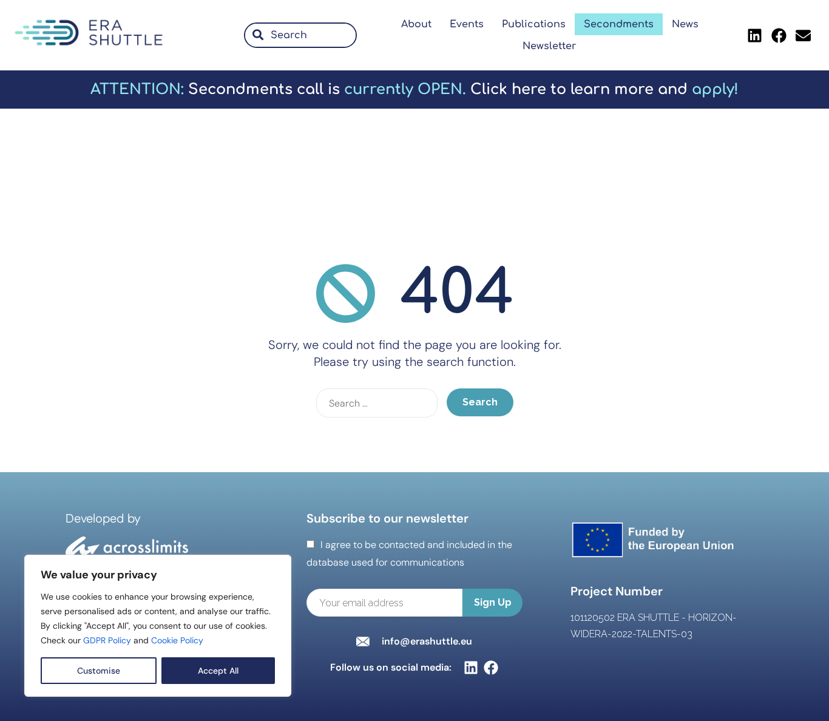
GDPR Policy (107, 640)
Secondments (619, 24)
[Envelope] (803, 35)
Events (467, 24)
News (685, 24)
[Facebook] (779, 35)
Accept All (218, 670)
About (416, 24)
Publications (534, 24)
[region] (157, 626)
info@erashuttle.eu (427, 641)
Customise (98, 670)
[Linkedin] (755, 35)
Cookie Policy (177, 640)
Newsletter (550, 46)
